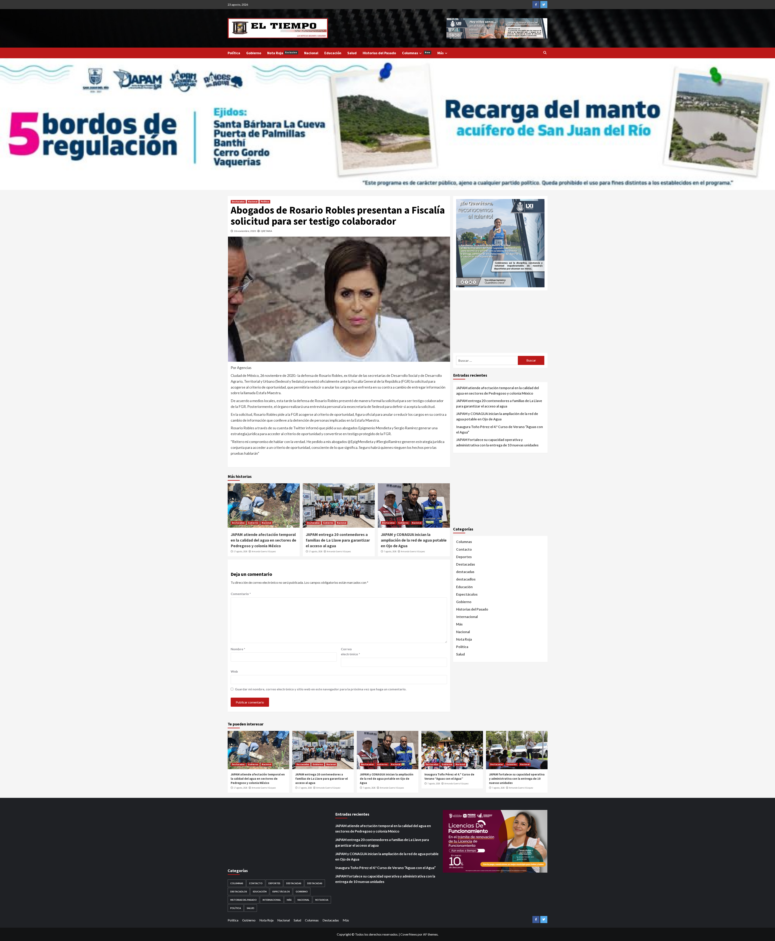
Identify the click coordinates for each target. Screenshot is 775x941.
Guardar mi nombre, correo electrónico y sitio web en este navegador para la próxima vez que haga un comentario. (320, 689)
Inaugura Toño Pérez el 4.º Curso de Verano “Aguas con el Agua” (499, 429)
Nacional (311, 53)
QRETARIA (266, 230)
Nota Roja (282, 53)
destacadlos (465, 579)
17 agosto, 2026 (240, 551)
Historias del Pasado (379, 53)
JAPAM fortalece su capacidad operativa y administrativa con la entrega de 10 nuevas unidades (497, 442)
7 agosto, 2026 (390, 551)
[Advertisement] (500, 321)
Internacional (467, 617)
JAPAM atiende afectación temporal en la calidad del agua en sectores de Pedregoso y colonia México (263, 540)
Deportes (464, 557)
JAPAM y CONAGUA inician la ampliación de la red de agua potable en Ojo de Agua (414, 540)
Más (440, 53)
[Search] (545, 52)
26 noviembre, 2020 (245, 230)
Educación (332, 53)
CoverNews (408, 934)
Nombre (238, 649)
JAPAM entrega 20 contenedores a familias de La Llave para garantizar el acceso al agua (338, 540)
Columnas (416, 53)
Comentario (241, 594)
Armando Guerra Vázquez (264, 551)
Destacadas (238, 201)
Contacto (464, 549)
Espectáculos (467, 594)
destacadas (465, 572)
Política (234, 53)
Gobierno (253, 53)
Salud (352, 53)
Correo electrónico (350, 651)
